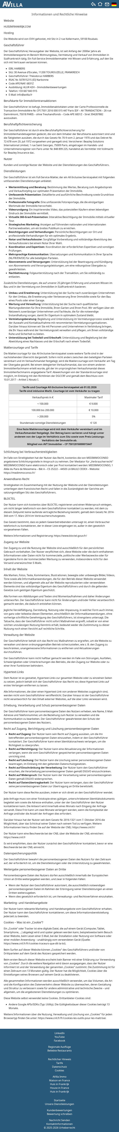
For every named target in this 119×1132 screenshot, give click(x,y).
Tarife (59, 1063)
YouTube (60, 1037)
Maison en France (59, 1080)
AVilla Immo (59, 1076)
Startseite (59, 1100)
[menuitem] (114, 4)
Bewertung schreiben (59, 1114)
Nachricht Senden (59, 1120)
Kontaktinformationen (59, 1124)
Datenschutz (59, 1066)
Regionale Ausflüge (59, 1047)
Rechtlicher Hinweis (59, 1059)
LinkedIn (60, 1033)
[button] (12, 4)
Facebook (59, 1040)
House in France (59, 1088)
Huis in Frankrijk (59, 1084)
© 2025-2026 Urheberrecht (59, 1127)
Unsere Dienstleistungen (59, 1104)
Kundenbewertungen (59, 1110)
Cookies (59, 1070)
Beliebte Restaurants (59, 1050)
